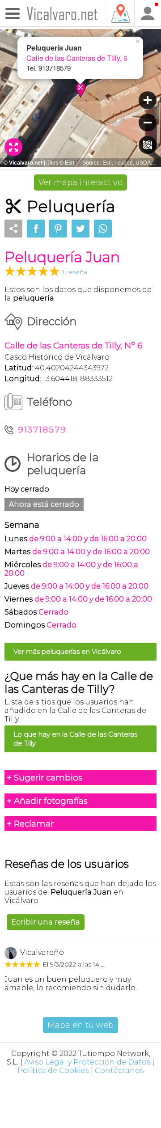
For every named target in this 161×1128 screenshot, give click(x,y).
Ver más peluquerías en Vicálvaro (67, 651)
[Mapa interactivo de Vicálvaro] (120, 13)
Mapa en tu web (80, 1025)
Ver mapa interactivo (80, 182)
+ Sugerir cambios (44, 777)
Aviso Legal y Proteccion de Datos (87, 1062)
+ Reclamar (30, 823)
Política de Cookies (53, 1070)
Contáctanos (119, 1070)
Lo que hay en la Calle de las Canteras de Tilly (75, 738)
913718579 (42, 429)
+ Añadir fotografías (47, 801)
